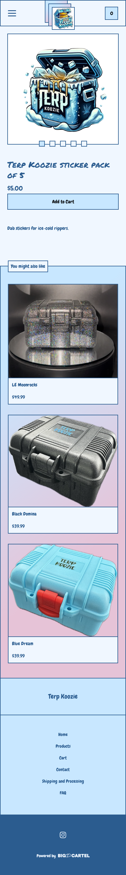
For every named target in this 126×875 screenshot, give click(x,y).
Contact (63, 769)
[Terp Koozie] (63, 18)
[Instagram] (63, 835)
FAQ (63, 793)
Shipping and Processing (63, 781)
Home (63, 734)
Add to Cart (63, 202)
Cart (63, 758)
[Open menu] (12, 13)
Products (63, 746)
